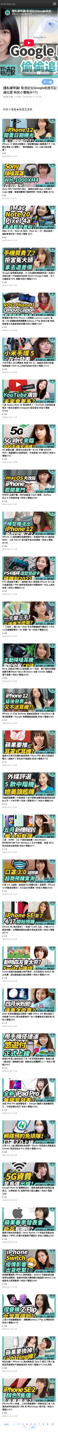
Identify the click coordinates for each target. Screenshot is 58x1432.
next (33, 1426)
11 (24, 1426)
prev (7, 1423)
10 (52, 1423)
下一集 (47, 82)
